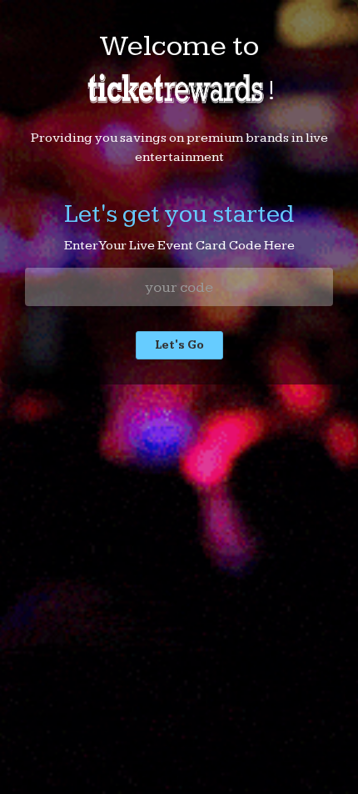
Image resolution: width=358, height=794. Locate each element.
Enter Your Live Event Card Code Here (179, 246)
